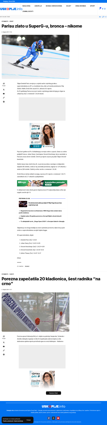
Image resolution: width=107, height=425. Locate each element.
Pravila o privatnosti (8, 421)
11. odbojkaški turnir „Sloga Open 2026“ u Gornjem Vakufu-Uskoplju (42, 221)
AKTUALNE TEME (5, 16)
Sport (11, 21)
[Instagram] (105, 9)
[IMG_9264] (42, 183)
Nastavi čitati (53, 393)
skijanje (27, 266)
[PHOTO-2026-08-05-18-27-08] (42, 135)
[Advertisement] (42, 109)
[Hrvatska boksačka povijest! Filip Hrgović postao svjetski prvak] (23, 204)
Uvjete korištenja (18, 421)
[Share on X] (4, 90)
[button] (28, 420)
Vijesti (12, 274)
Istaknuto (5, 21)
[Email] (4, 94)
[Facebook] (103, 9)
